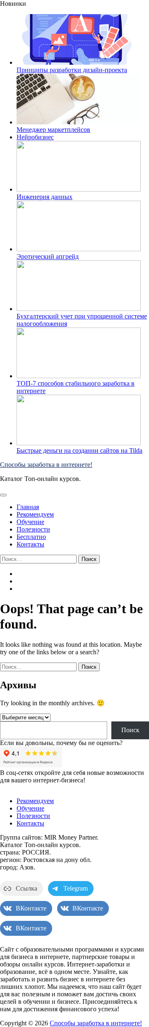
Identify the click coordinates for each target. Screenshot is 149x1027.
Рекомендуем (35, 514)
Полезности (33, 529)
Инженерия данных (44, 196)
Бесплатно (31, 536)
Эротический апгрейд (48, 256)
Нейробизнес (35, 137)
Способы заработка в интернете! (46, 464)
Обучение (30, 521)
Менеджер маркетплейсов (53, 129)
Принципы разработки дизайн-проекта (72, 69)
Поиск (130, 729)
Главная (28, 506)
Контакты (30, 544)
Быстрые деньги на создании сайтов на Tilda (79, 450)
